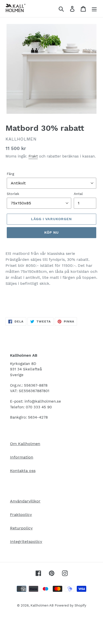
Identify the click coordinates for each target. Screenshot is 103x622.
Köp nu (51, 232)
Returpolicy (21, 528)
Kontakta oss (23, 470)
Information (21, 457)
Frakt (33, 156)
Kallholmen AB (42, 605)
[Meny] (94, 8)
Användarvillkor (25, 501)
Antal (78, 194)
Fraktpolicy (21, 514)
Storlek (13, 194)
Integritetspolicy (26, 541)
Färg (10, 174)
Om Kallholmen (25, 443)
